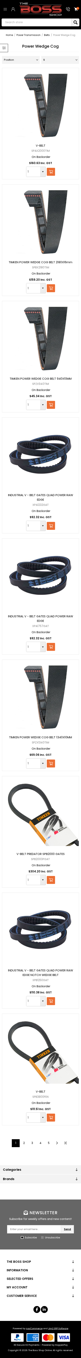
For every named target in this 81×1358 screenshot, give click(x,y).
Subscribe (31, 1237)
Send (67, 1229)
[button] (43, 172)
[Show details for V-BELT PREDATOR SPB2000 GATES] (40, 812)
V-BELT (40, 145)
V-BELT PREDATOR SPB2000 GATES (41, 854)
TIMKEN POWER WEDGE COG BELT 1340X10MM (40, 737)
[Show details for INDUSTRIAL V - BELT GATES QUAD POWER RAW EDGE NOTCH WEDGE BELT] (40, 929)
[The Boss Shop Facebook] (36, 1309)
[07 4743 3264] (68, 9)
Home (9, 35)
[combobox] (33, 172)
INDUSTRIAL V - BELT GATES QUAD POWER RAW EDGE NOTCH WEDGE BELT (40, 972)
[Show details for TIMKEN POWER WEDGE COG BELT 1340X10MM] (40, 696)
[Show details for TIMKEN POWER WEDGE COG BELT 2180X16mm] (40, 220)
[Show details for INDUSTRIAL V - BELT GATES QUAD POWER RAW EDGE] (40, 454)
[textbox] (37, 22)
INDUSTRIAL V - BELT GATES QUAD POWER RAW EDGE (40, 497)
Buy (51, 172)
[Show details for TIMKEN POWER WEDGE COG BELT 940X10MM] (40, 337)
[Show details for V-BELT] (40, 104)
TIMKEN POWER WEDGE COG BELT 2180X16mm (40, 262)
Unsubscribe (52, 1237)
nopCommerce (34, 1328)
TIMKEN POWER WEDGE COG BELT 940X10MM (41, 378)
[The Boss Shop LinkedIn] (44, 1309)
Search (75, 22)
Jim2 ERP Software (58, 1328)
